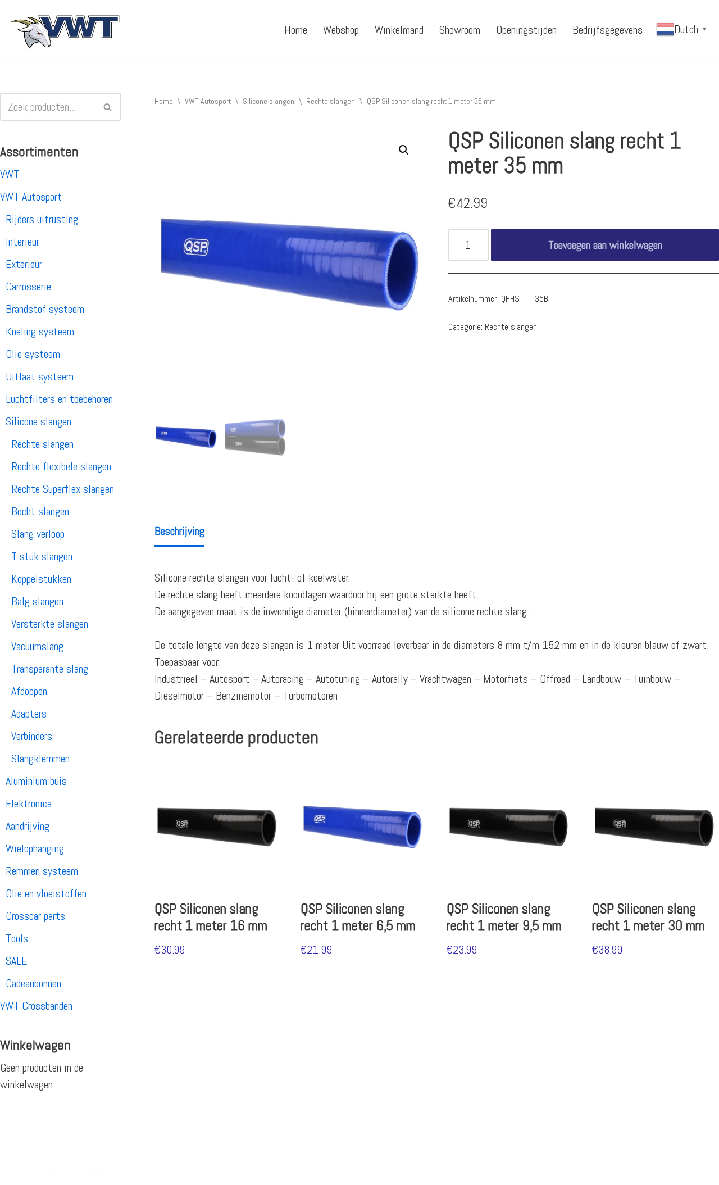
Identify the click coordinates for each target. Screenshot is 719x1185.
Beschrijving (179, 531)
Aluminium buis (36, 781)
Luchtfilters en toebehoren (59, 399)
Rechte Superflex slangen (62, 489)
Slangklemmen (40, 758)
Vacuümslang (37, 646)
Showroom (459, 29)
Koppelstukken (41, 578)
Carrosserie (28, 286)
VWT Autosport (31, 196)
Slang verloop (38, 533)
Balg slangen (37, 601)
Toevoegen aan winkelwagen (605, 245)
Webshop (341, 29)
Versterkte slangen (49, 623)
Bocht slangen (40, 511)
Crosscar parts (35, 916)
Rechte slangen (42, 444)
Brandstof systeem (45, 309)
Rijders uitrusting (42, 219)
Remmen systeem (42, 871)
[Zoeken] (108, 107)
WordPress (154, 1170)
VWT (9, 174)
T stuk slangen (41, 556)
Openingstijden (526, 29)
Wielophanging (35, 848)
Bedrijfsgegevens (607, 29)
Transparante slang (49, 668)
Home (295, 29)
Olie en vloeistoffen (46, 893)
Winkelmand (399, 29)
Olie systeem (33, 354)
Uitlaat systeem (40, 376)
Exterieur (24, 264)
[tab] (179, 532)
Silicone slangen (38, 421)
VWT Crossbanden (36, 1005)
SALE (16, 961)
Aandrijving (27, 826)
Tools (17, 938)
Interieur (22, 241)
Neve (18, 1170)
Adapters (29, 713)
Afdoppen (29, 691)
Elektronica (29, 803)
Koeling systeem (40, 331)
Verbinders (31, 736)
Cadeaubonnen (33, 983)
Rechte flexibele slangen (61, 466)
